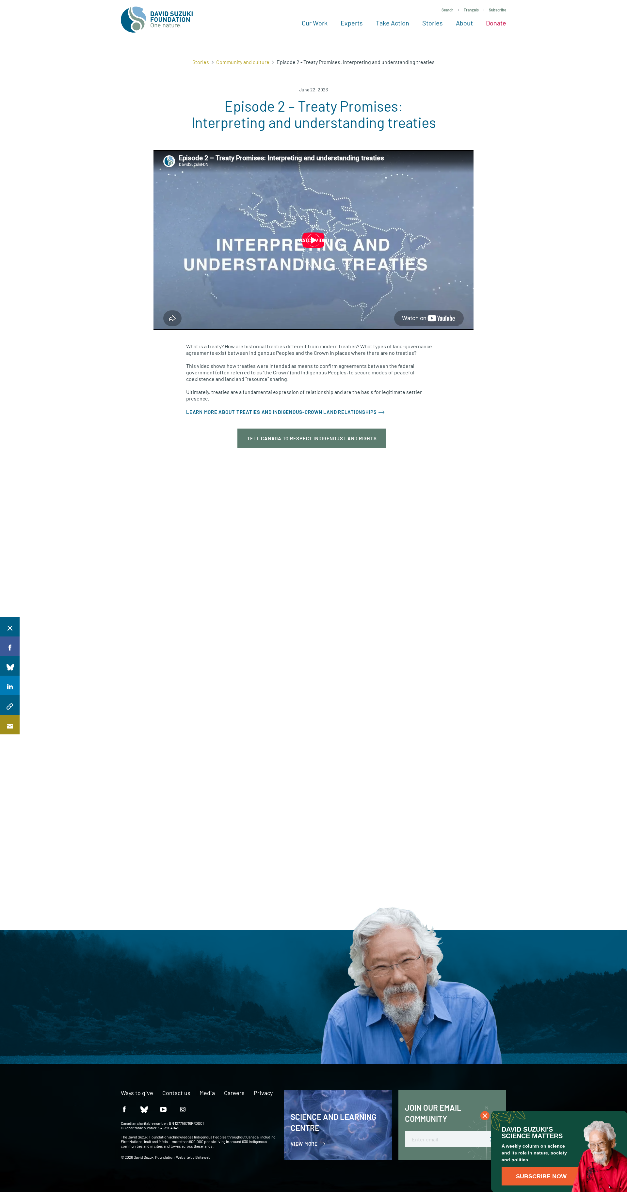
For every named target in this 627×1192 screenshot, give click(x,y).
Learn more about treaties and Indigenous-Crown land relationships (281, 412)
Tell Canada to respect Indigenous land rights (312, 438)
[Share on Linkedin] (10, 685)
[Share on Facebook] (10, 646)
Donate (496, 23)
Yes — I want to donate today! (110, 1018)
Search (448, 10)
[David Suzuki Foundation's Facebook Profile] (124, 1109)
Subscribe (497, 10)
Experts (352, 23)
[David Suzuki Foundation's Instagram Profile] (183, 1109)
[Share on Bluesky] (10, 666)
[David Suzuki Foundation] (157, 19)
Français (471, 10)
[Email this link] (10, 724)
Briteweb (203, 1157)
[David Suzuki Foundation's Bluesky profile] (144, 1109)
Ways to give (137, 1093)
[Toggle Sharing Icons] (10, 626)
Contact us (176, 1093)
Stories (432, 23)
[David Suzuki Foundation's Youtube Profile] (163, 1109)
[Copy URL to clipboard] (10, 705)
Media (207, 1093)
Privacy (263, 1093)
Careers (234, 1093)
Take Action (392, 23)
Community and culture (242, 62)
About (464, 23)
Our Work (315, 23)
